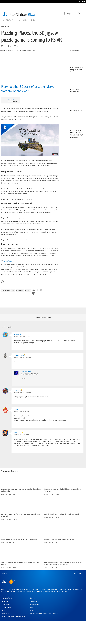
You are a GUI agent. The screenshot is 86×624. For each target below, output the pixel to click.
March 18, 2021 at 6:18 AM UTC (22, 392)
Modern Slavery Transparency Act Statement (44, 613)
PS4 (13, 20)
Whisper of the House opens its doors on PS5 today (59, 539)
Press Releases (6, 607)
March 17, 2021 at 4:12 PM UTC (22, 336)
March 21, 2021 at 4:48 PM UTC (23, 411)
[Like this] (14, 494)
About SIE (5, 601)
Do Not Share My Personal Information (13, 616)
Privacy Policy (6, 604)
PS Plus (25, 20)
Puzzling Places (19, 290)
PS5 (4, 20)
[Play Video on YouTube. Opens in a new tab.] (55, 154)
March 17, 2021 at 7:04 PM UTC (29, 374)
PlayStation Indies (6, 290)
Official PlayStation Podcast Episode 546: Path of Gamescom (19, 539)
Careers (32, 607)
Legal (3, 610)
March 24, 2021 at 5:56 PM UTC (23, 435)
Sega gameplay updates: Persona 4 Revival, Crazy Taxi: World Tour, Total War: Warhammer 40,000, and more (63, 563)
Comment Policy (7, 598)
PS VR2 (8, 20)
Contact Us (33, 610)
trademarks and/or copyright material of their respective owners (35, 591)
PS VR (13, 290)
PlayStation (22, 14)
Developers (5, 613)
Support (32, 598)
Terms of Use (34, 601)
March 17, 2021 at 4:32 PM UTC (22, 357)
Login (69, 13)
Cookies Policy (34, 604)
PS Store (18, 20)
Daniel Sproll (10, 99)
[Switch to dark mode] (64, 13)
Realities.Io (27, 290)
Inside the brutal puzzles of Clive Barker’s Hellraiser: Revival (61, 514)
